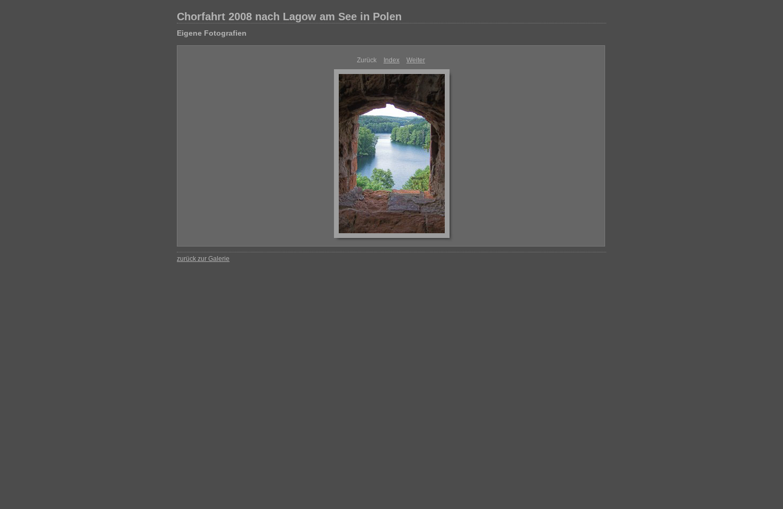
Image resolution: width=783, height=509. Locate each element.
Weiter (415, 60)
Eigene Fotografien (212, 33)
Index (391, 60)
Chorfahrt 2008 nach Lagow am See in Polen (289, 16)
